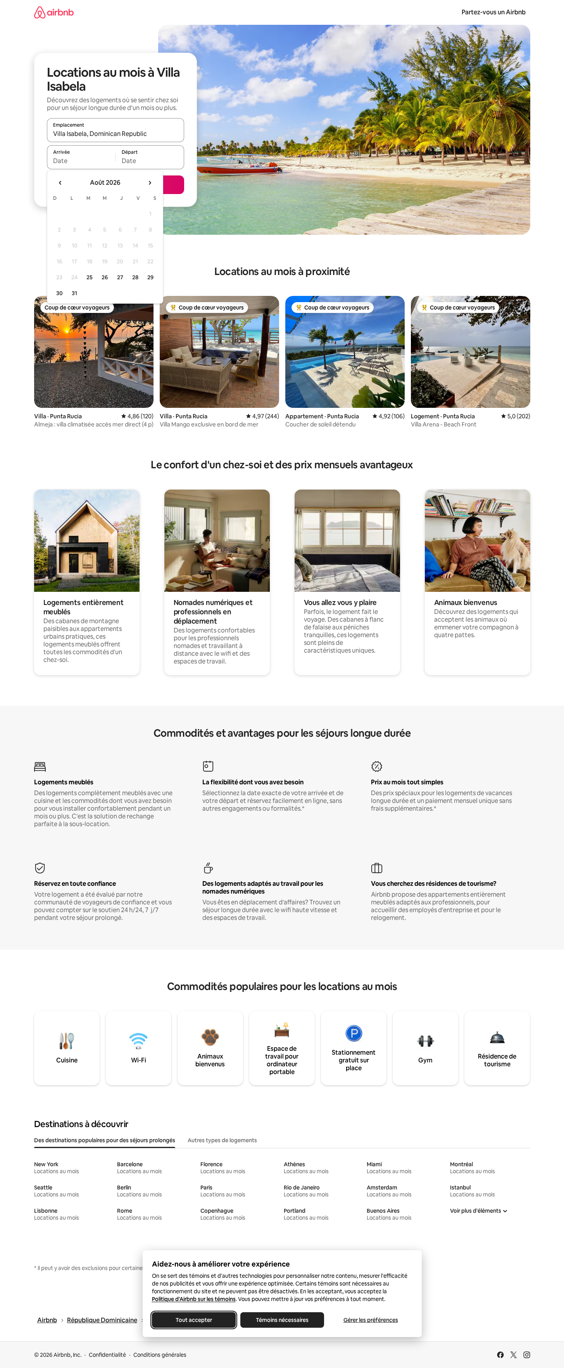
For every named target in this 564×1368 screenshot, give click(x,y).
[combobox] (115, 133)
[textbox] (81, 160)
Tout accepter (194, 1319)
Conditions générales (159, 1354)
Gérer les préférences (370, 1319)
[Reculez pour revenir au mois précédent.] (60, 182)
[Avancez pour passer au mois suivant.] (149, 182)
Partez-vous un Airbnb (494, 12)
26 (105, 277)
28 (135, 277)
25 (89, 277)
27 (120, 277)
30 (59, 293)
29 (150, 277)
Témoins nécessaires (282, 1319)
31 (74, 293)
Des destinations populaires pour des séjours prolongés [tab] (104, 1140)
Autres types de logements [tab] (222, 1140)
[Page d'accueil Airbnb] (54, 12)
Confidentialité (107, 1354)
